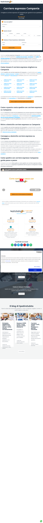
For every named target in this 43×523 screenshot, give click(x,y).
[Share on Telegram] (27, 245)
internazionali (13, 75)
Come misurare (21, 293)
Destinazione (24, 42)
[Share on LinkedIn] (21, 245)
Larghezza (18, 33)
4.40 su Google (29, 212)
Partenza (3, 42)
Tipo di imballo (4, 24)
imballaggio (15, 115)
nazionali (6, 75)
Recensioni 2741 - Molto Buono (21, 213)
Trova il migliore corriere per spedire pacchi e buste (21, 101)
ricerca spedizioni (5, 63)
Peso (2, 33)
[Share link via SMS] (31, 245)
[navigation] (41, 2)
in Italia (17, 74)
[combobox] (11, 44)
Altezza (25, 33)
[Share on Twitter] (18, 245)
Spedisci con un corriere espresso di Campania (21, 194)
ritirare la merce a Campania (9, 132)
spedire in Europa (10, 74)
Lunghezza (11, 33)
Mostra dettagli (37, 266)
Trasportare (8, 345)
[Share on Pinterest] (24, 245)
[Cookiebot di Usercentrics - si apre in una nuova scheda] (37, 252)
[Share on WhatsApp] (12, 245)
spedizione (30, 96)
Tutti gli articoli (21, 351)
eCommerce (36, 344)
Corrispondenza (5, 347)
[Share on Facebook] (15, 245)
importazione (12, 98)
